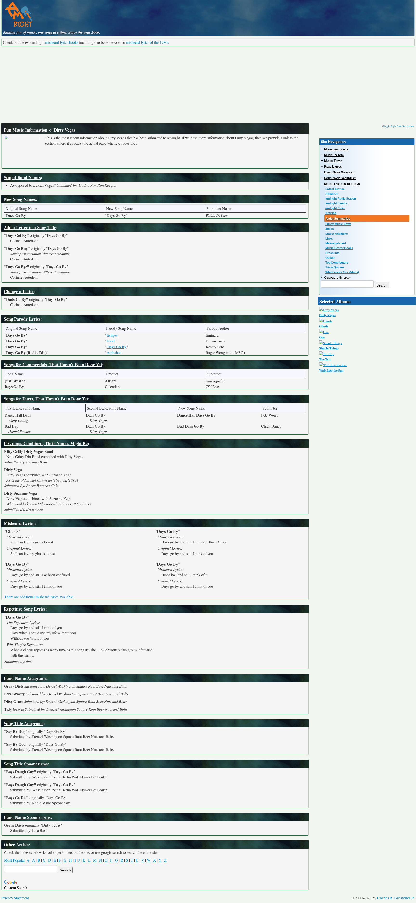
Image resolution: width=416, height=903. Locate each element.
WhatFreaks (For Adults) (342, 272)
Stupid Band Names (22, 177)
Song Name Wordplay (340, 178)
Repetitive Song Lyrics (25, 609)
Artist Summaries (338, 218)
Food (111, 340)
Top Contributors (336, 262)
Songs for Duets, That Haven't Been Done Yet (46, 399)
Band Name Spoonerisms (27, 817)
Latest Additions (336, 233)
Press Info (332, 253)
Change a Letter (19, 291)
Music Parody (334, 155)
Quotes (330, 257)
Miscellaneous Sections (342, 184)
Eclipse (112, 335)
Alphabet (114, 352)
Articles (330, 213)
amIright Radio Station (340, 198)
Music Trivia (333, 161)
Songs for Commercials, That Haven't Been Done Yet (53, 364)
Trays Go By (116, 346)
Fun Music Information (25, 130)
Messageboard (335, 243)
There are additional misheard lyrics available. (39, 596)
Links (329, 238)
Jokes (329, 229)
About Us (331, 194)
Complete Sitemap (337, 277)
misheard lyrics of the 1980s (147, 42)
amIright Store (335, 208)
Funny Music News (338, 224)
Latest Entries (335, 189)
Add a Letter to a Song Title (30, 227)
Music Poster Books (339, 248)
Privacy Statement (15, 897)
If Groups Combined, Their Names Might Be (46, 443)
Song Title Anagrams (23, 723)
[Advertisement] (208, 85)
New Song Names (20, 199)
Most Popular (14, 860)
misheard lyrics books (61, 42)
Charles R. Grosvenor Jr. (396, 897)
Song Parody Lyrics (22, 319)
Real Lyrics (333, 166)
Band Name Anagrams (25, 678)
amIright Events (336, 203)
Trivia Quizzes (334, 267)
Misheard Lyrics (19, 523)
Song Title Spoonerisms (26, 764)
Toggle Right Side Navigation (398, 126)
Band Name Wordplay (340, 172)
